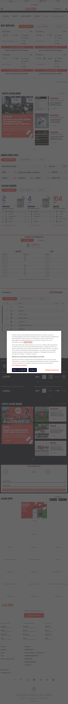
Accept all (32, 370)
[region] (34, 352)
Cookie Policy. (28, 342)
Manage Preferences (52, 370)
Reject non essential (19, 370)
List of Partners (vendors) (19, 365)
